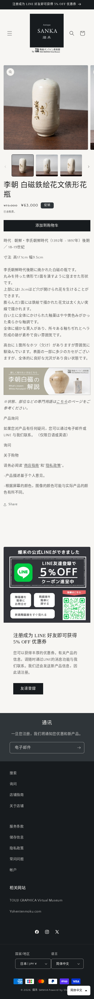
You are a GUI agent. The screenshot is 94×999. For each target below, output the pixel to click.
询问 (13, 784)
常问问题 (17, 859)
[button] (9, 33)
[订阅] (79, 747)
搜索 (13, 773)
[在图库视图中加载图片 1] (23, 165)
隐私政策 (53, 466)
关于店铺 (17, 806)
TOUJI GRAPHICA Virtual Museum (36, 900)
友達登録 (28, 688)
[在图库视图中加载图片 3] (71, 165)
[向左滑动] (5, 166)
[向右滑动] (88, 166)
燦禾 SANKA (40, 990)
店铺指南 (17, 795)
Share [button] (13, 504)
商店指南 (31, 466)
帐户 (13, 870)
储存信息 (17, 837)
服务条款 (17, 826)
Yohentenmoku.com (25, 911)
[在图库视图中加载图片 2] (47, 165)
